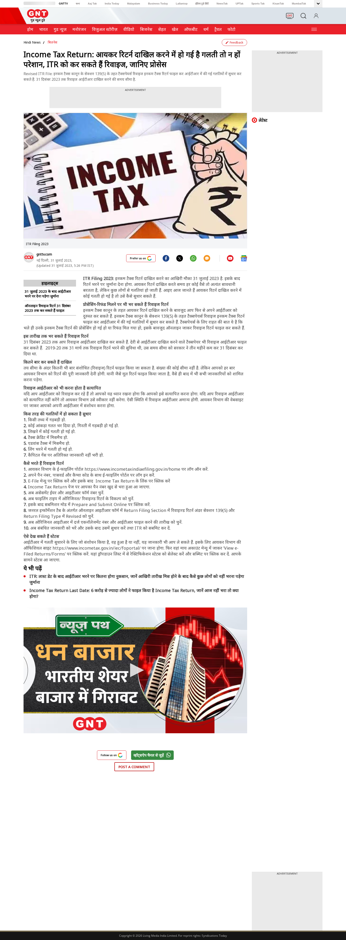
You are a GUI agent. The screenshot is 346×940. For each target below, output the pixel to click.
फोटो (231, 29)
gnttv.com (44, 254)
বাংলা (78, 3)
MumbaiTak (299, 3)
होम (30, 29)
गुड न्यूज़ (60, 29)
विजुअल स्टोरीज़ (104, 29)
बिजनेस (52, 42)
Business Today (158, 3)
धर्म (206, 29)
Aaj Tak (92, 3)
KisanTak (278, 3)
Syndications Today (214, 936)
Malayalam (133, 3)
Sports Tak (258, 3)
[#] (179, 258)
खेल (175, 29)
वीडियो (128, 29)
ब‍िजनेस (146, 29)
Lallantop (182, 3)
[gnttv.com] (29, 257)
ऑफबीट (190, 29)
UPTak (239, 3)
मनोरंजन (79, 29)
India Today (112, 3)
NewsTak (222, 3)
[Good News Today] (37, 21)
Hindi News (32, 42)
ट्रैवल (218, 29)
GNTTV (63, 3)
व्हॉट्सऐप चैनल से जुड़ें (148, 755)
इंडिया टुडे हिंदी (202, 3)
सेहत (162, 29)
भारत (43, 29)
